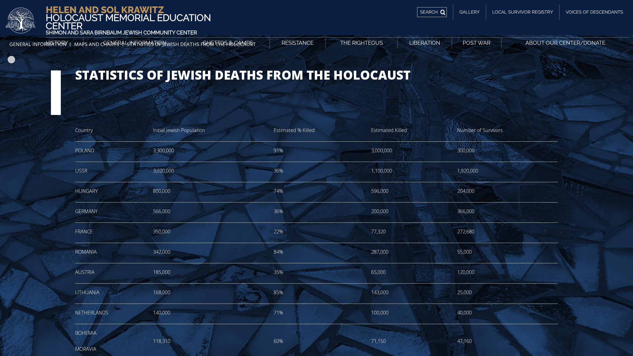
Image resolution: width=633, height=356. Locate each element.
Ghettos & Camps (228, 43)
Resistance (298, 43)
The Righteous (361, 43)
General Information (134, 43)
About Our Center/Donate (565, 43)
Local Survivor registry (522, 12)
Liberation (424, 43)
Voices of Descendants (594, 12)
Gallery (469, 12)
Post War (476, 43)
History (57, 43)
